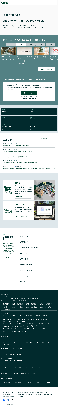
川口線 (19, 328)
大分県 (50, 307)
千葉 (4, 325)
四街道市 (43, 325)
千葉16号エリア (6, 326)
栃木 (12, 328)
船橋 (24, 326)
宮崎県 (4, 309)
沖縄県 (14, 309)
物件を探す (4, 294)
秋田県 (22, 303)
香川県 (13, 307)
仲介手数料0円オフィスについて (29, 248)
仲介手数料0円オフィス (34, 298)
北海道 (4, 303)
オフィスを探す (5, 296)
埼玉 (4, 323)
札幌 (4, 343)
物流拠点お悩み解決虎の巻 (20, 373)
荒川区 (32, 319)
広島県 (42, 306)
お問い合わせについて (26, 270)
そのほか (22, 281)
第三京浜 (5, 330)
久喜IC (49, 323)
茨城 (8, 328)
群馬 (15, 328)
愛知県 (18, 304)
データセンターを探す (18, 349)
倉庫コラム (12, 354)
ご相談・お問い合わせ (6, 383)
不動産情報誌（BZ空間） (7, 379)
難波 (47, 343)
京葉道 (28, 328)
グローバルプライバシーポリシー (9, 392)
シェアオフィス (44, 298)
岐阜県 (27, 304)
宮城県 (8, 303)
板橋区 (14, 319)
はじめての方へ (18, 383)
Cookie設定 (21, 396)
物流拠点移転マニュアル (6, 373)
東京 (4, 319)
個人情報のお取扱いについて (8, 394)
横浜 (31, 343)
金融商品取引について (48, 394)
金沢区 (23, 321)
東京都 (36, 303)
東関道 (33, 328)
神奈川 (4, 321)
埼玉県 (47, 303)
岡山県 (47, 306)
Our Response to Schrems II (22, 392)
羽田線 (48, 328)
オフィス (21, 44)
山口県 (8, 307)
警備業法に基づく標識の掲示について (10, 396)
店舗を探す (4, 336)
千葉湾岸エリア (25, 325)
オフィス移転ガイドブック (7, 368)
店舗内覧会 (19, 360)
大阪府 (8, 306)
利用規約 (32, 392)
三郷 (37, 323)
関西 (4, 331)
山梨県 (36, 304)
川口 (14, 323)
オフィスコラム (4, 354)
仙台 (8, 343)
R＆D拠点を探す (5, 349)
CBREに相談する (30, 93)
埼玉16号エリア (20, 323)
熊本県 (46, 307)
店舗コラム (19, 354)
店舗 (40, 44)
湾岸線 (43, 328)
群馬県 (13, 304)
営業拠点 (49, 383)
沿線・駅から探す (14, 298)
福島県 (32, 303)
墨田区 (28, 319)
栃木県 (8, 304)
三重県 (32, 306)
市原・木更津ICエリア (17, 326)
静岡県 (22, 304)
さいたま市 (9, 323)
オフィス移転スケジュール (21, 368)
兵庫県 (13, 306)
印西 (16, 325)
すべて (11, 44)
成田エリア (37, 325)
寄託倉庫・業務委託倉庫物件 (42, 316)
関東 (4, 328)
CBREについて (24, 276)
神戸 (4, 344)
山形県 (27, 303)
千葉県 (51, 303)
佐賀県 (36, 307)
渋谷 (27, 343)
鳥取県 (51, 306)
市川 (13, 325)
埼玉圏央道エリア (30, 323)
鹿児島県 (9, 309)
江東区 (18, 319)
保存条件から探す (24, 298)
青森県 (13, 303)
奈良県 (27, 306)
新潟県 (4, 306)
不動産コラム (4, 353)
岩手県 (18, 303)
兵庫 (15, 331)
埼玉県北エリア (42, 323)
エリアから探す (4, 298)
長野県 (32, 304)
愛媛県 (22, 307)
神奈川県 (42, 303)
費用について (23, 253)
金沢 (12, 343)
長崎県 (41, 307)
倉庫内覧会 (12, 360)
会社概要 (28, 383)
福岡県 (32, 307)
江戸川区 (9, 319)
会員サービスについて (26, 259)
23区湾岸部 (43, 319)
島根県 (4, 307)
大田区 (23, 319)
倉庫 (31, 44)
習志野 (28, 326)
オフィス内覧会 (4, 360)
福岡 (26, 331)
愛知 (12, 331)
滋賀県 (22, 306)
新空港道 (39, 328)
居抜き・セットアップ (6, 300)
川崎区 (14, 321)
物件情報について (25, 242)
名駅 (35, 343)
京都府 (18, 306)
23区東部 (49, 319)
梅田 (38, 343)
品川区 (37, 319)
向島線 (24, 328)
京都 (19, 331)
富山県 (46, 304)
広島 (23, 331)
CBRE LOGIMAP (31, 373)
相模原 (9, 321)
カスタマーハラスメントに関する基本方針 (34, 394)
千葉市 (8, 325)
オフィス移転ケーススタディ (35, 368)
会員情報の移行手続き (26, 264)
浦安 (33, 326)
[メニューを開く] (56, 3)
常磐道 (31, 325)
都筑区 (18, 321)
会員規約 (38, 383)
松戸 (36, 326)
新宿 (24, 343)
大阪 (8, 331)
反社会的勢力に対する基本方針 (41, 392)
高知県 (27, 307)
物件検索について (25, 236)
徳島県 (18, 307)
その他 (50, 44)
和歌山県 (37, 306)
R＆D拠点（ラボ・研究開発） (19, 300)
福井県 (50, 304)
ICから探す (12, 316)
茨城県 (4, 304)
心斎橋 (42, 343)
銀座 (15, 343)
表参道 (19, 343)
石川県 (41, 304)
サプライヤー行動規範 (20, 394)
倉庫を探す (4, 313)
